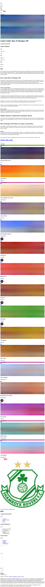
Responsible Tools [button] (6, 531)
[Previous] (1, 144)
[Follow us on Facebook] (2, 511)
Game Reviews (5, 543)
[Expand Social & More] (1, 538)
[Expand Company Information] (1, 516)
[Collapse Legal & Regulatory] (1, 527)
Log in (4, 521)
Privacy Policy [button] (5, 530)
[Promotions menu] (1, 3)
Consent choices (6, 533)
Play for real (8, 43)
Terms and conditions (13, 576)
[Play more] (2, 5)
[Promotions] (1, 3)
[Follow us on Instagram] (1, 511)
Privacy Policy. (21, 576)
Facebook (4, 540)
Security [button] (4, 532)
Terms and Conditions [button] (7, 528)
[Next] (4, 144)
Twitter (4, 541)
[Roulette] (22, 8)
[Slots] (22, 7)
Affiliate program (6, 519)
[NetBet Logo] (3, 11)
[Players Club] (22, 4)
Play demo (3, 43)
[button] (1, 146)
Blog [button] (4, 520)
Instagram (4, 542)
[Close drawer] (1, 10)
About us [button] (4, 518)
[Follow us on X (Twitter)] (3, 511)
